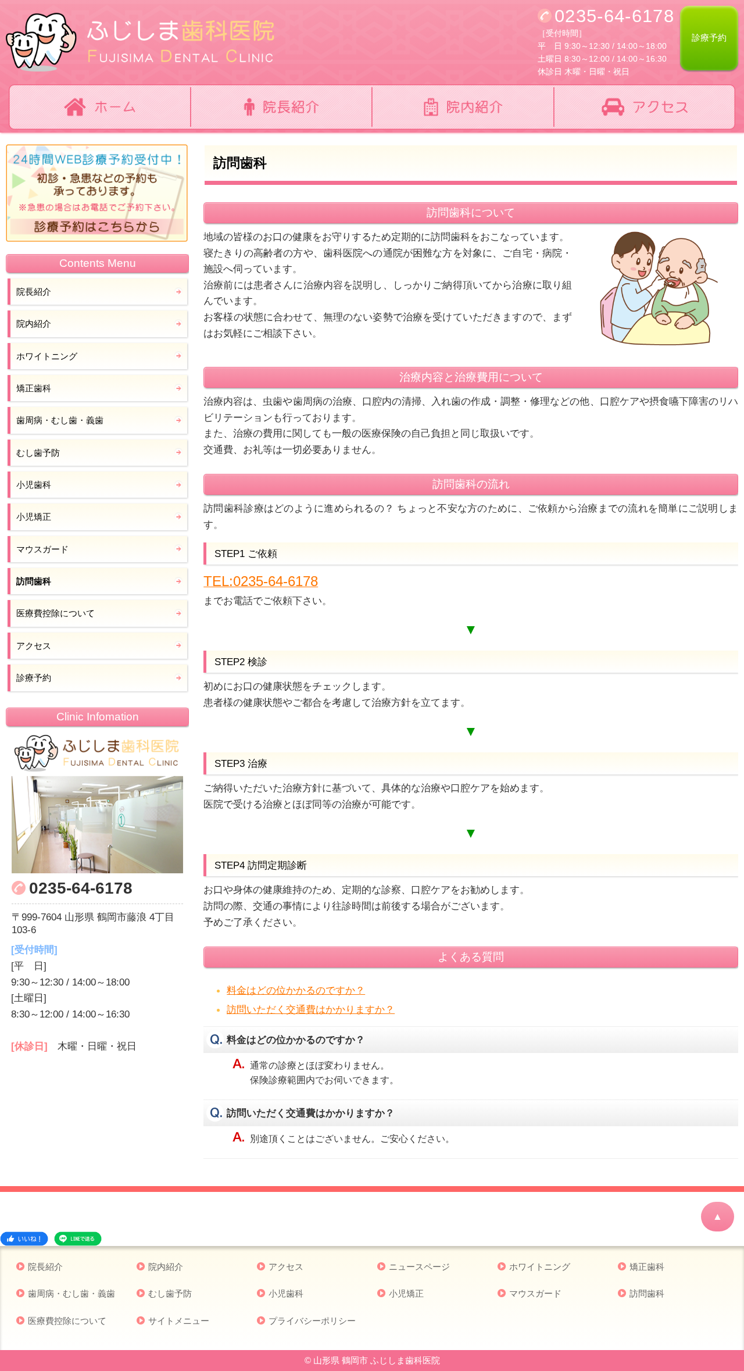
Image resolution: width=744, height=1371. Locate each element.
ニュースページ (419, 1266)
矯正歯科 (33, 388)
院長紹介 (33, 292)
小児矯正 (33, 517)
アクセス (33, 646)
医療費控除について (55, 613)
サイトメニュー (178, 1320)
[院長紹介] (282, 107)
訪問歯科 (33, 581)
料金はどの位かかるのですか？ (296, 990)
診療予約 (709, 37)
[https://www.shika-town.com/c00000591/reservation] (97, 193)
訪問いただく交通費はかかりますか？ (311, 1009)
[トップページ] (100, 107)
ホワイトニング (46, 356)
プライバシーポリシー (312, 1320)
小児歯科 (33, 485)
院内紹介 (33, 324)
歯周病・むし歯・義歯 (59, 420)
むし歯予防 (38, 453)
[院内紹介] (463, 107)
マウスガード (42, 549)
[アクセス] (645, 107)
